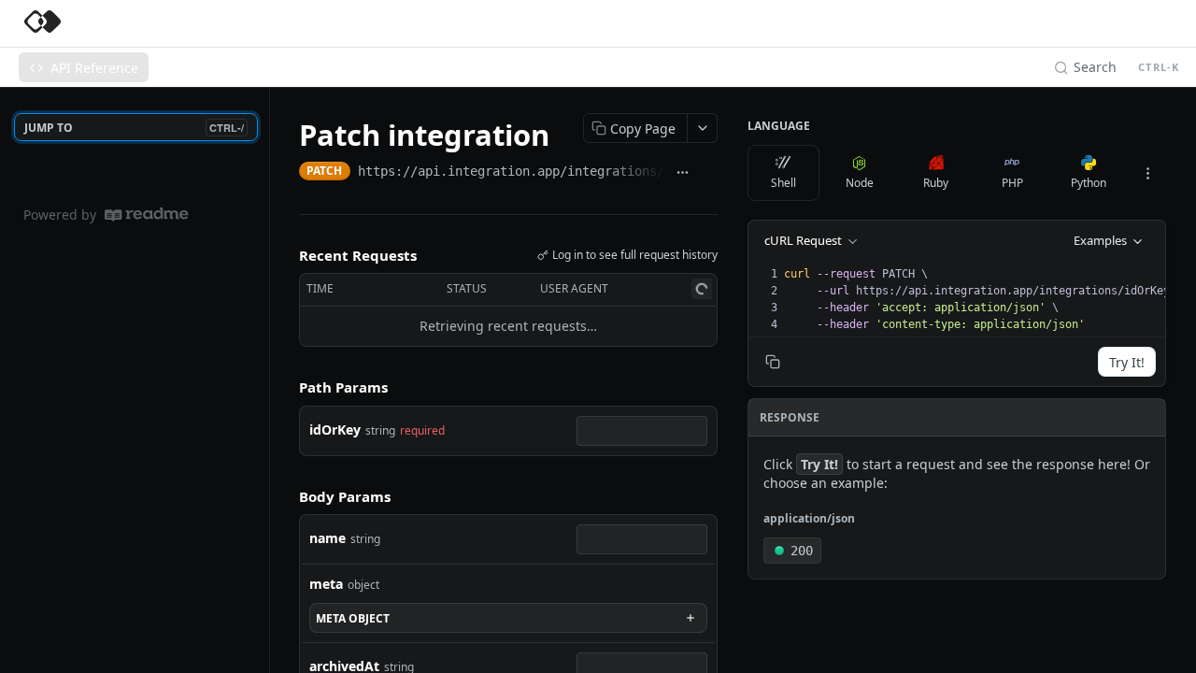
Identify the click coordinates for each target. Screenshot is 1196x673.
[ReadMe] (147, 215)
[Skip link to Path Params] (286, 387)
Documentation (412, 24)
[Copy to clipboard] (708, 173)
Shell (783, 183)
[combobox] (642, 431)
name (327, 538)
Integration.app (140, 24)
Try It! (1127, 362)
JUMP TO (134, 128)
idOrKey (335, 429)
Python (1088, 183)
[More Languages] (1147, 173)
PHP (1012, 183)
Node (860, 183)
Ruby (935, 183)
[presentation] (983, 299)
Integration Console (277, 24)
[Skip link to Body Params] (286, 496)
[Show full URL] (683, 173)
